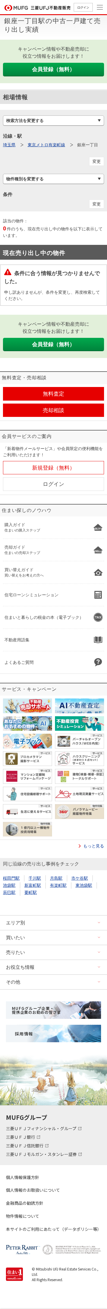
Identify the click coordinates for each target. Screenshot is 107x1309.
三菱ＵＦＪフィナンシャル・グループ (41, 1128)
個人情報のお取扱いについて (33, 1190)
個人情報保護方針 (22, 1177)
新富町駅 (32, 885)
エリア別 (15, 922)
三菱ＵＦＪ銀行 (21, 1137)
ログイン (83, 7)
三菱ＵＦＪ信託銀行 (25, 1145)
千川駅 (35, 878)
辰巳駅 (9, 892)
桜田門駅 (11, 878)
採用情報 (24, 1034)
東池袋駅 (83, 885)
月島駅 (56, 878)
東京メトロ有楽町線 (46, 144)
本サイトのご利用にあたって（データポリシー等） (53, 1229)
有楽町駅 (58, 885)
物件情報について (22, 1216)
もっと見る (93, 846)
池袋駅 (9, 885)
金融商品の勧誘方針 (24, 1203)
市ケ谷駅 (79, 878)
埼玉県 (9, 144)
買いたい (15, 937)
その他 (13, 981)
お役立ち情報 (20, 967)
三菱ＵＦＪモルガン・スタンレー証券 (42, 1154)
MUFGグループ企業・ (36, 1010)
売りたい (15, 952)
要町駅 (30, 892)
